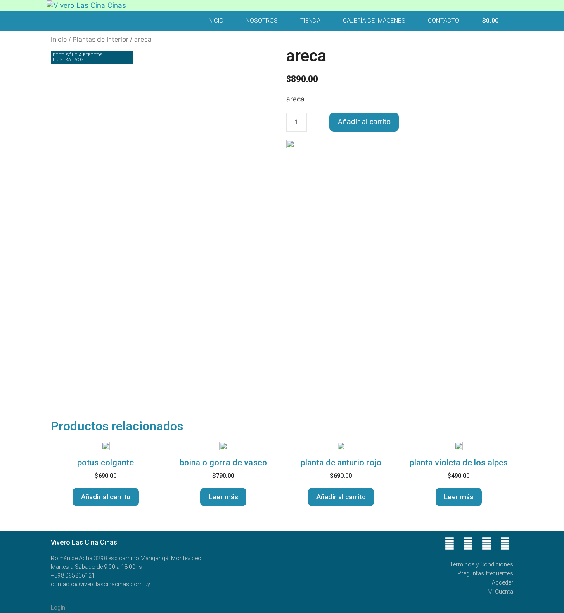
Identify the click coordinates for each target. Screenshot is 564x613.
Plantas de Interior (100, 39)
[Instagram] (505, 543)
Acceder (502, 582)
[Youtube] (486, 543)
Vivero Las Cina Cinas (84, 542)
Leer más (223, 497)
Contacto (443, 20)
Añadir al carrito (364, 121)
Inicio (215, 20)
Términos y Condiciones (481, 564)
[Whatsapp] (468, 543)
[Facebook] (449, 543)
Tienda (310, 20)
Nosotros (262, 20)
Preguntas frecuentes (485, 573)
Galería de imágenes (374, 20)
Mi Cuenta (500, 591)
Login (58, 607)
